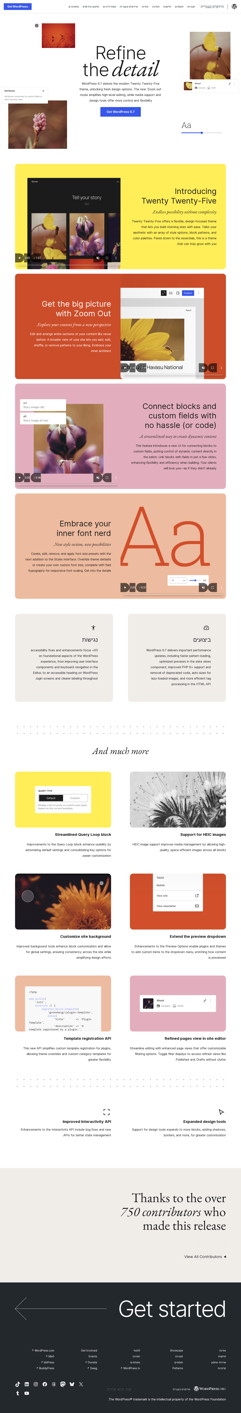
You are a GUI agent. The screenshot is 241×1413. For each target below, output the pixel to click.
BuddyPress (45, 1368)
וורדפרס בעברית (181, 1389)
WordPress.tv (130, 1368)
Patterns (177, 1368)
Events (93, 1356)
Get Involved (89, 1350)
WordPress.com (42, 1350)
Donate (91, 1362)
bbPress (47, 1362)
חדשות (222, 1356)
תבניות (179, 1356)
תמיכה (136, 1356)
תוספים (178, 1362)
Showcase (176, 1350)
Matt (49, 1356)
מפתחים (135, 1362)
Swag (92, 1368)
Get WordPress (17, 6)
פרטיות (222, 1368)
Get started (172, 1308)
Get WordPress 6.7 (121, 112)
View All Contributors (203, 1256)
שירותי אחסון (218, 1362)
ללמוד (136, 1350)
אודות (222, 1350)
